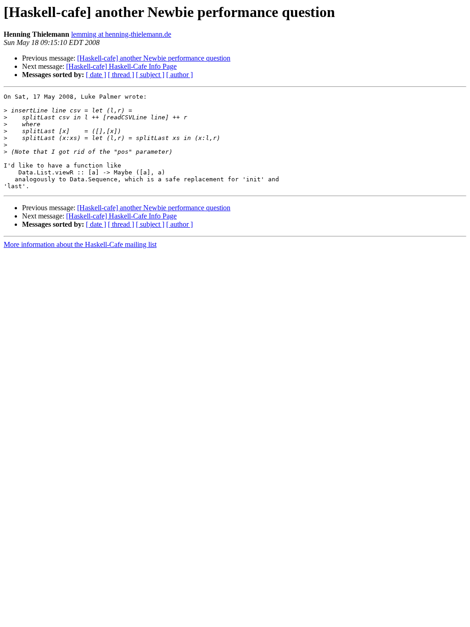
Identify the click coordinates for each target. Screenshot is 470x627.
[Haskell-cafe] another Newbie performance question (153, 58)
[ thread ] (121, 74)
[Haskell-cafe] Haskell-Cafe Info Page (121, 66)
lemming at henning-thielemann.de (121, 34)
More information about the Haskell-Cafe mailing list (80, 244)
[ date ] (96, 74)
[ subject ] (150, 74)
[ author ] (179, 74)
